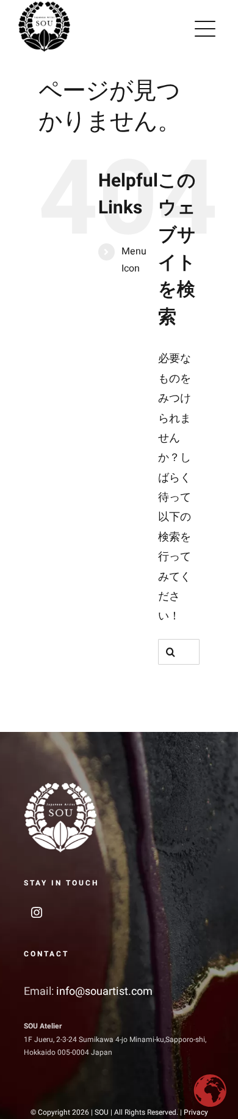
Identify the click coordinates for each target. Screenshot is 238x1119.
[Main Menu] (205, 28)
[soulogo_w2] (60, 786)
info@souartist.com (104, 991)
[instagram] (36, 912)
